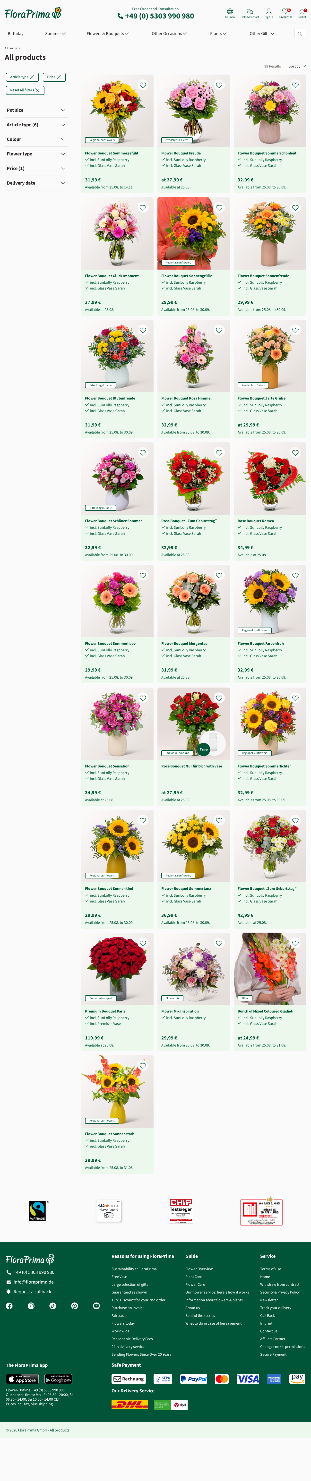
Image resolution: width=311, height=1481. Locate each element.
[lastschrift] (163, 1379)
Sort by (294, 66)
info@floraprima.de (34, 1282)
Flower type (19, 154)
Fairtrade (119, 1315)
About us (192, 1307)
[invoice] (129, 1379)
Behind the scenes (200, 1315)
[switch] (108, 1215)
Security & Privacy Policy (280, 1292)
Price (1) (16, 168)
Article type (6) (22, 124)
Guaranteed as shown (129, 1292)
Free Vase (119, 1276)
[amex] (274, 1379)
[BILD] (261, 1210)
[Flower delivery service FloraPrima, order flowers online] (33, 19)
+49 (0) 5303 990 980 (159, 15)
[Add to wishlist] (146, 82)
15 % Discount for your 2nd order (138, 1299)
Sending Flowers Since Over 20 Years (141, 1354)
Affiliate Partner (272, 1338)
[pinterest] (74, 1306)
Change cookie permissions (282, 1346)
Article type (19, 76)
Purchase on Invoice (128, 1307)
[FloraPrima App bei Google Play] (58, 1379)
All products (12, 48)
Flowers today (123, 1323)
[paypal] (193, 1379)
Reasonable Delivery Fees (132, 1338)
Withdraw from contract (279, 1284)
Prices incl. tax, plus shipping (29, 1403)
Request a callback (32, 1291)
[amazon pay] (297, 1379)
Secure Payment (273, 1354)
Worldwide (121, 1331)
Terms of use (270, 1268)
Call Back (267, 1315)
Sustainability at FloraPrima (134, 1268)
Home (265, 1276)
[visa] (248, 1379)
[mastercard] (222, 1379)
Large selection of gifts (130, 1284)
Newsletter (269, 1299)
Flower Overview (199, 1268)
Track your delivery (275, 1307)
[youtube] (96, 1306)
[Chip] (181, 1211)
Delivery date (21, 183)
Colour (14, 139)
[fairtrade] (39, 1211)
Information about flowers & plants (214, 1299)
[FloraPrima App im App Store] (22, 1379)
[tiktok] (52, 1306)
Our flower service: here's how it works (217, 1292)
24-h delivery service (128, 1346)
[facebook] (9, 1306)
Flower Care (195, 1284)
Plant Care (193, 1276)
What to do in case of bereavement (213, 1323)
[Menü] (118, 1203)
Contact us (268, 1331)
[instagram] (31, 1306)
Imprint (266, 1323)
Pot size (15, 110)
